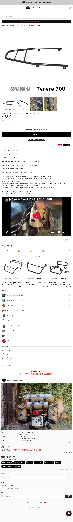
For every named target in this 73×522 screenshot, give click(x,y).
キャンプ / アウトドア (13, 325)
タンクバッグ (10, 315)
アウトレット (10, 341)
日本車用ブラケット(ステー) (15, 305)
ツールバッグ (10, 331)
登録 (69, 496)
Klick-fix (9, 336)
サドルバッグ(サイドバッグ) (15, 295)
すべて (8, 250)
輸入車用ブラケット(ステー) (15, 300)
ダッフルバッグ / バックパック (15, 310)
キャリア (9, 320)
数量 (3, 120)
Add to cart (36, 134)
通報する (68, 239)
